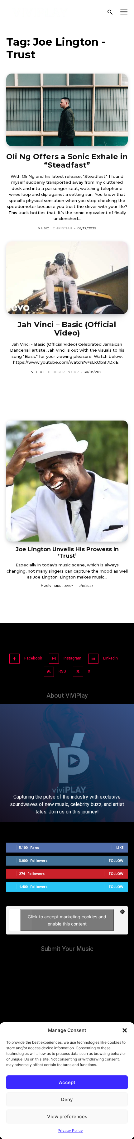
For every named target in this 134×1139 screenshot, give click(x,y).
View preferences (67, 1116)
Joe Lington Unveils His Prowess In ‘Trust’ (67, 552)
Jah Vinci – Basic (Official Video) (67, 329)
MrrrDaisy (63, 586)
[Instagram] (54, 659)
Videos (38, 372)
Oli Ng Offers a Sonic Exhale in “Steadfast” (67, 161)
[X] (78, 672)
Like (119, 847)
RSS (62, 671)
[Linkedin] (93, 659)
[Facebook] (14, 659)
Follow (116, 860)
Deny (67, 1099)
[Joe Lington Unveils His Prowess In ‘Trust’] (67, 481)
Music (43, 228)
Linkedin (110, 658)
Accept (67, 1082)
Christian (62, 228)
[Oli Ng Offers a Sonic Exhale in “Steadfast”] (67, 110)
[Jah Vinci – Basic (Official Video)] (67, 277)
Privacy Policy (70, 1130)
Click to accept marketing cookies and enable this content (67, 920)
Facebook (33, 658)
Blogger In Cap (63, 372)
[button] (125, 1030)
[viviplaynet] (40, 12)
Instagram (72, 658)
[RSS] (49, 672)
